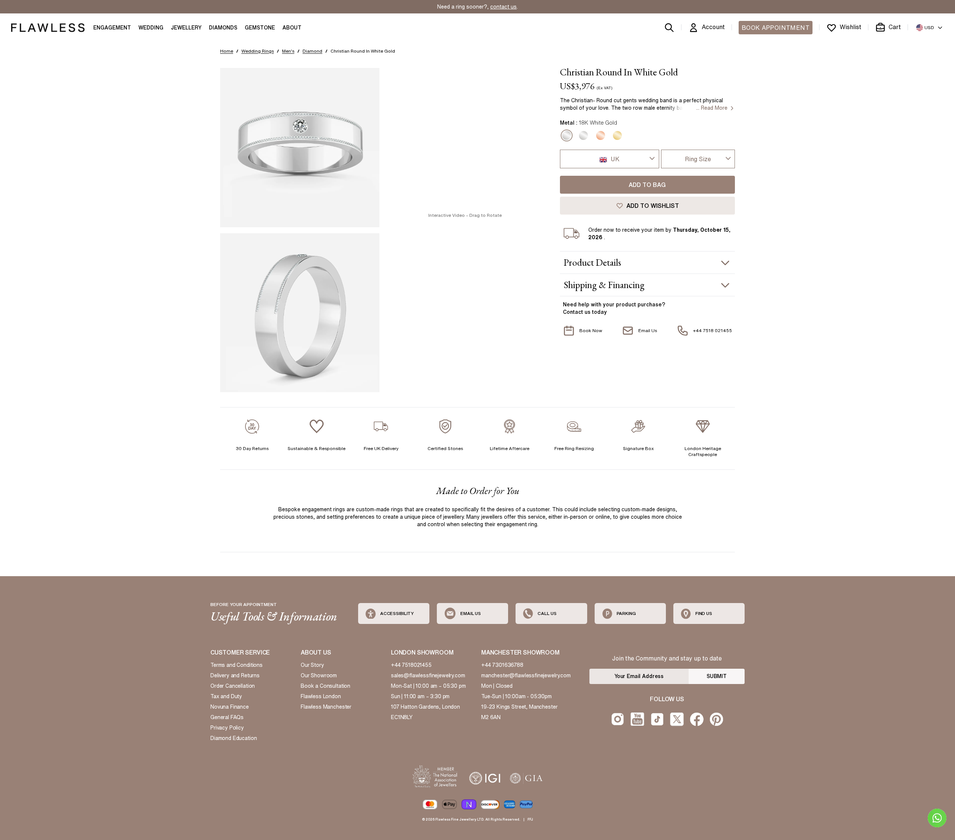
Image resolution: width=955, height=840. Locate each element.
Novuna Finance (229, 706)
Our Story (312, 665)
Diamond (312, 51)
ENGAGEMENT (112, 27)
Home (226, 51)
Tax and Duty (226, 696)
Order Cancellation (232, 685)
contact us (503, 6)
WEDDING (150, 27)
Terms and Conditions (236, 665)
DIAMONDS (223, 27)
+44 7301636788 (502, 665)
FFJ (530, 819)
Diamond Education (233, 738)
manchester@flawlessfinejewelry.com (526, 675)
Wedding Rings (257, 51)
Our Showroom (319, 675)
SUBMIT (717, 676)
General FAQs (227, 717)
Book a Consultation (325, 685)
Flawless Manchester (326, 706)
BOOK (776, 28)
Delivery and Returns (235, 675)
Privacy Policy (227, 727)
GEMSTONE (260, 27)
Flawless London (321, 696)
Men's (288, 51)
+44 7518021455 (411, 665)
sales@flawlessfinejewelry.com (428, 675)
